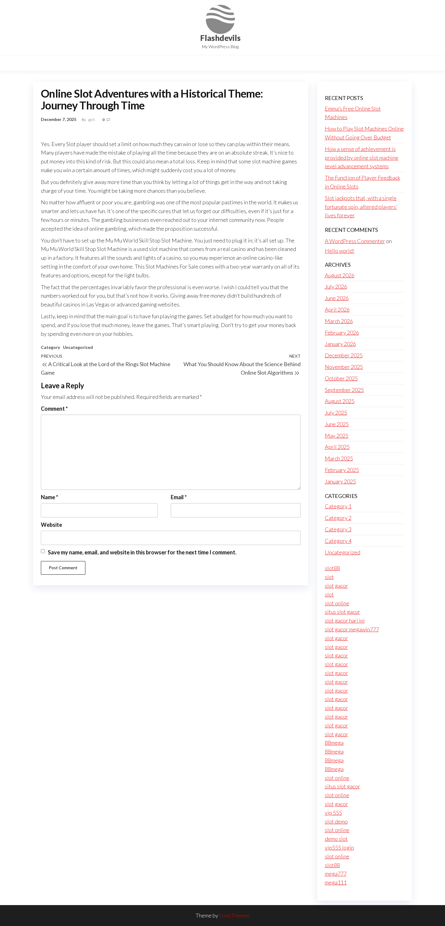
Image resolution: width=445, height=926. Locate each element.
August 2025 (339, 401)
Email (179, 497)
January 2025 (340, 481)
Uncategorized (78, 347)
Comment (54, 408)
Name (49, 497)
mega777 (336, 873)
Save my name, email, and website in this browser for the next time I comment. (142, 552)
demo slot (336, 838)
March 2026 (339, 321)
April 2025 (337, 446)
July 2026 (336, 286)
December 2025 (344, 355)
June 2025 (337, 424)
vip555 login (339, 847)
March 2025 (339, 458)
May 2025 (336, 435)
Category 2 (338, 517)
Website (51, 524)
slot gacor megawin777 (352, 629)
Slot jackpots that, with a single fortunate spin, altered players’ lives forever (361, 207)
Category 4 (338, 540)
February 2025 (342, 469)
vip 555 (333, 812)
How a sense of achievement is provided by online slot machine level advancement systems (361, 157)
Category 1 (338, 506)
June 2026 (337, 298)
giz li (91, 119)
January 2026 (340, 343)
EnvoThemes (234, 915)
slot (329, 576)
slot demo (336, 821)
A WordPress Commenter (355, 241)
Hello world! (339, 250)
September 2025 (344, 389)
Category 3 (338, 529)
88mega (334, 742)
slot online (337, 603)
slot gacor (336, 585)
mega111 (336, 882)
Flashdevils (220, 38)
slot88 (332, 568)
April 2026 (337, 309)
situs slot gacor (342, 611)
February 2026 (342, 332)
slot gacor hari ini (345, 620)
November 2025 (344, 366)
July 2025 (336, 412)
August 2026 (339, 275)
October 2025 (341, 378)
